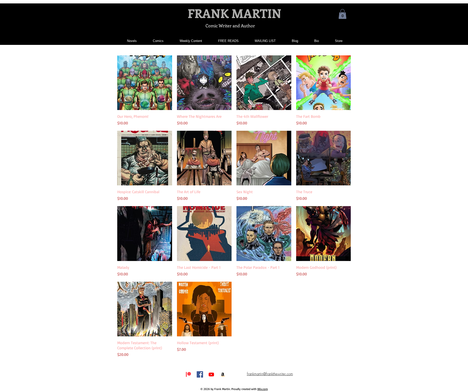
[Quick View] (144, 82)
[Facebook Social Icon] (200, 374)
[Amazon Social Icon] (223, 374)
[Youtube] (211, 374)
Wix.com (262, 389)
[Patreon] (188, 374)
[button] (342, 14)
